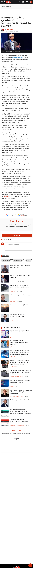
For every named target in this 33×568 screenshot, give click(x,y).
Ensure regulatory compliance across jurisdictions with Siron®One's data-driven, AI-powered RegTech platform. (16, 434)
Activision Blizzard (17, 57)
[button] (2, 2)
